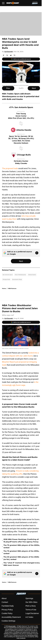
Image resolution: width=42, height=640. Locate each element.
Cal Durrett (8, 51)
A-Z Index (29, 617)
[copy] (14, 55)
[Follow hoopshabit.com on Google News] (36, 252)
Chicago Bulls (6, 279)
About (4, 598)
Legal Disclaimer (32, 613)
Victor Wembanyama (20, 274)
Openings (29, 598)
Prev (8, 88)
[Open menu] (3, 3)
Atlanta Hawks (32, 274)
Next (34, 88)
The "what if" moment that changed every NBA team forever (21, 564)
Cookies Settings (8, 621)
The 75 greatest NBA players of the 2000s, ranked (21, 546)
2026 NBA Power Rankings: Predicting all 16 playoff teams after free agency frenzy (21, 540)
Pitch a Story (30, 606)
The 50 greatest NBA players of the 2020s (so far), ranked (21, 558)
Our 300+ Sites (31, 602)
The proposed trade (10, 168)
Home (4, 288)
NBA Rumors (12, 288)
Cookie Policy (7, 613)
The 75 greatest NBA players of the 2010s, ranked (21, 552)
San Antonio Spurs (8, 274)
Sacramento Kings (17, 279)
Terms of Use (30, 610)
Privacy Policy (7, 610)
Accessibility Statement (11, 617)
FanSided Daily (8, 606)
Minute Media (12, 626)
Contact (5, 602)
